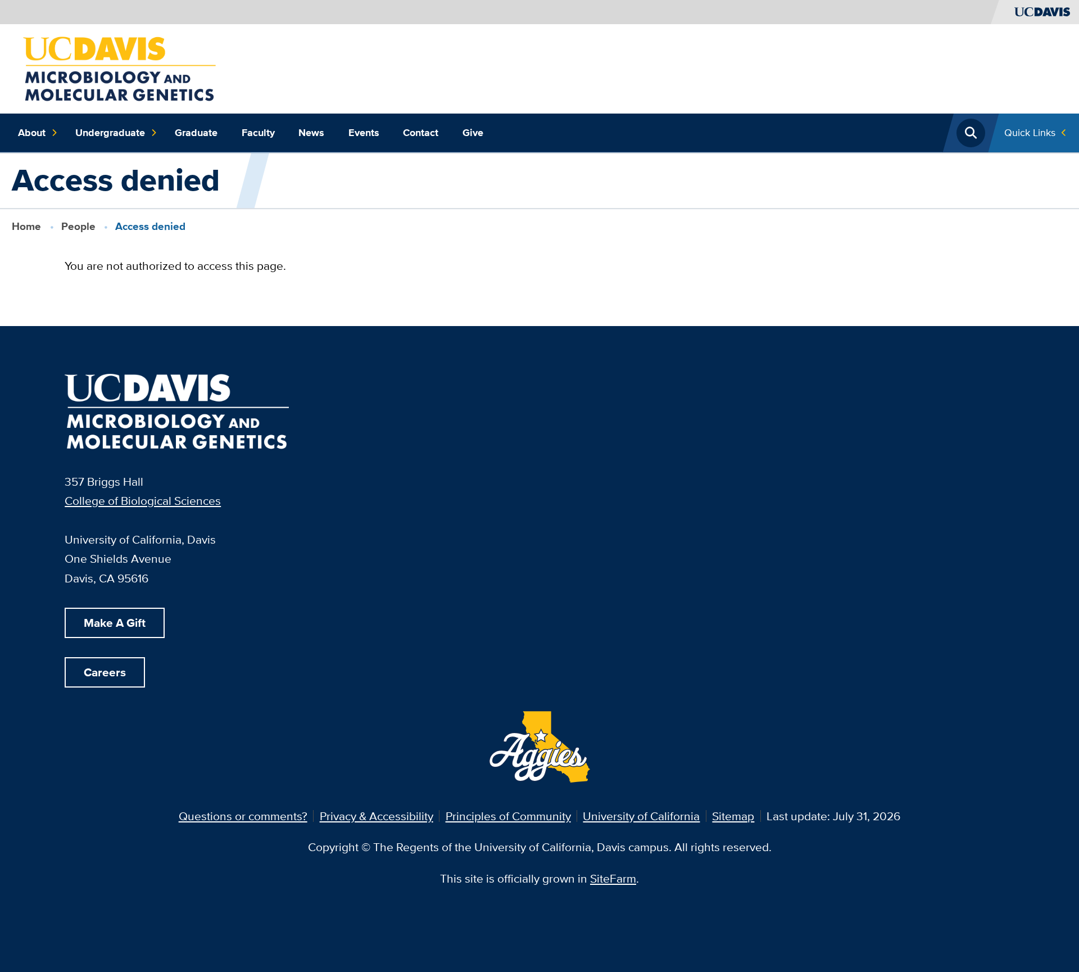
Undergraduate (110, 132)
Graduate (196, 132)
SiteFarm (613, 878)
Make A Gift (115, 622)
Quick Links (1029, 132)
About (32, 132)
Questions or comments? (243, 816)
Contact (420, 132)
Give (473, 132)
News (311, 132)
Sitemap (733, 816)
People (78, 226)
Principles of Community (508, 816)
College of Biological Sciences (143, 500)
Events (363, 132)
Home (26, 226)
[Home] (119, 67)
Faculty (258, 132)
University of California (641, 816)
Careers (105, 672)
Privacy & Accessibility (376, 816)
